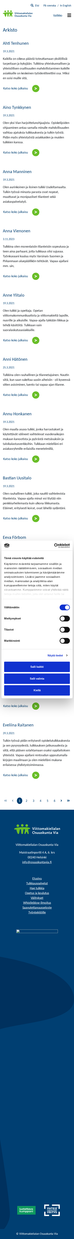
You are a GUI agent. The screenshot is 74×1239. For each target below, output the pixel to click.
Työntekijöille (37, 912)
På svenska (49, 5)
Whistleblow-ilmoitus (37, 903)
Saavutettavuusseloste (37, 908)
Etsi (37, 5)
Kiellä (37, 690)
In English (65, 5)
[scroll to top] (63, 1228)
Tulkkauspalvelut (37, 883)
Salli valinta (37, 678)
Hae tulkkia (37, 888)
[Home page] (37, 829)
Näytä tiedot (55, 655)
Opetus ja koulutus (37, 893)
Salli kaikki (37, 666)
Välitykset (37, 898)
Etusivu (37, 878)
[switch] (65, 618)
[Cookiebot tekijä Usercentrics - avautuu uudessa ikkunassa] (54, 545)
